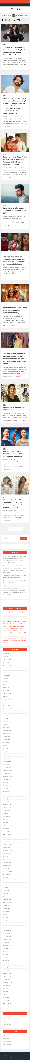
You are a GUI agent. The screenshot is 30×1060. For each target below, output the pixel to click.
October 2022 (6, 706)
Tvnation (15, 9)
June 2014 (5, 991)
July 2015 (5, 951)
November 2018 (7, 844)
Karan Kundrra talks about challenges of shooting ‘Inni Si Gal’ (14, 210)
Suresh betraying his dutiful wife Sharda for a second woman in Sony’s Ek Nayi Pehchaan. (14, 640)
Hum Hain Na (12, 618)
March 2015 (6, 964)
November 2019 (7, 807)
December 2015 (7, 936)
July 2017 (5, 878)
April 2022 (6, 724)
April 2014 (6, 997)
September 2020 (7, 776)
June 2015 (5, 954)
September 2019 (7, 813)
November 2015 (7, 939)
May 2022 (5, 721)
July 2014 (5, 988)
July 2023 (5, 678)
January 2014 (6, 1007)
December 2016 (7, 899)
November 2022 (7, 702)
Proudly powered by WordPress (9, 1055)
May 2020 (5, 788)
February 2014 (7, 1004)
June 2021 (5, 749)
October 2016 (6, 905)
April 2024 (6, 653)
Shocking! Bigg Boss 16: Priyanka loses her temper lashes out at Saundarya (13, 453)
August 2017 (6, 874)
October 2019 (6, 810)
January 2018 (6, 859)
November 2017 (7, 865)
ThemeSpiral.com (15, 1057)
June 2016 (5, 918)
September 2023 (7, 672)
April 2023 (6, 687)
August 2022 (6, 712)
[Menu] (2, 1)
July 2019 (5, 819)
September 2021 (7, 739)
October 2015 (6, 942)
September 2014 (7, 982)
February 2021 (7, 761)
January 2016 (6, 933)
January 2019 (6, 838)
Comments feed (7, 1041)
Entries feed (6, 1038)
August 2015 (6, 948)
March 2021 (6, 758)
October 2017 (6, 868)
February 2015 (7, 967)
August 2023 (6, 675)
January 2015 (6, 970)
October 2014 (6, 979)
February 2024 (7, 659)
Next (17, 529)
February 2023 (7, 693)
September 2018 (7, 850)
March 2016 (6, 927)
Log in (4, 1035)
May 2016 (5, 921)
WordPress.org (7, 1044)
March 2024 (6, 656)
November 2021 (7, 733)
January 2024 (6, 662)
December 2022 (7, 699)
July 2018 (5, 856)
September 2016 (7, 908)
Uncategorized (7, 1024)
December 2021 (7, 730)
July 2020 (5, 782)
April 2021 (6, 755)
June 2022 (5, 718)
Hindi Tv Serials (7, 1018)
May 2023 (5, 684)
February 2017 (7, 893)
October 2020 (6, 773)
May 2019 (5, 825)
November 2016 (7, 902)
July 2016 (5, 914)
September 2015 (7, 945)
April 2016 (6, 924)
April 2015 (6, 961)
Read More (8, 67)
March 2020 (6, 795)
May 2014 (5, 994)
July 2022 (5, 715)
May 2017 (5, 884)
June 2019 (5, 822)
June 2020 (5, 785)
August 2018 (6, 853)
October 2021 (6, 736)
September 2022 (7, 709)
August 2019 (6, 816)
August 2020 (6, 779)
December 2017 (7, 862)
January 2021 (6, 764)
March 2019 (6, 831)
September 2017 (7, 871)
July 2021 (5, 745)
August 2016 (6, 911)
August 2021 (6, 742)
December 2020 (7, 767)
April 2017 (6, 887)
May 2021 (5, 752)
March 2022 (6, 727)
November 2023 (7, 669)
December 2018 (7, 841)
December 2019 (7, 804)
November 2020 (7, 770)
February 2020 (7, 798)
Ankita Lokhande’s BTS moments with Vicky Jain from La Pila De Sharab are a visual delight (14, 583)
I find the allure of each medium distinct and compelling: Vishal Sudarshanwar (14, 576)
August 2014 (6, 985)
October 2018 (6, 847)
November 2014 (7, 976)
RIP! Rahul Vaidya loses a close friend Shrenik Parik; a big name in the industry (15, 310)
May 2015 (5, 957)
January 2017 (6, 896)
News (4, 44)
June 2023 (5, 681)
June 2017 (5, 881)
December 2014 (7, 973)
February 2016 (7, 930)
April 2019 (6, 828)
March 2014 (6, 1000)
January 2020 (6, 801)
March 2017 (6, 890)
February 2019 (7, 835)
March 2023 (6, 690)
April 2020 (6, 792)
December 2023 (7, 666)
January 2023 (6, 696)
